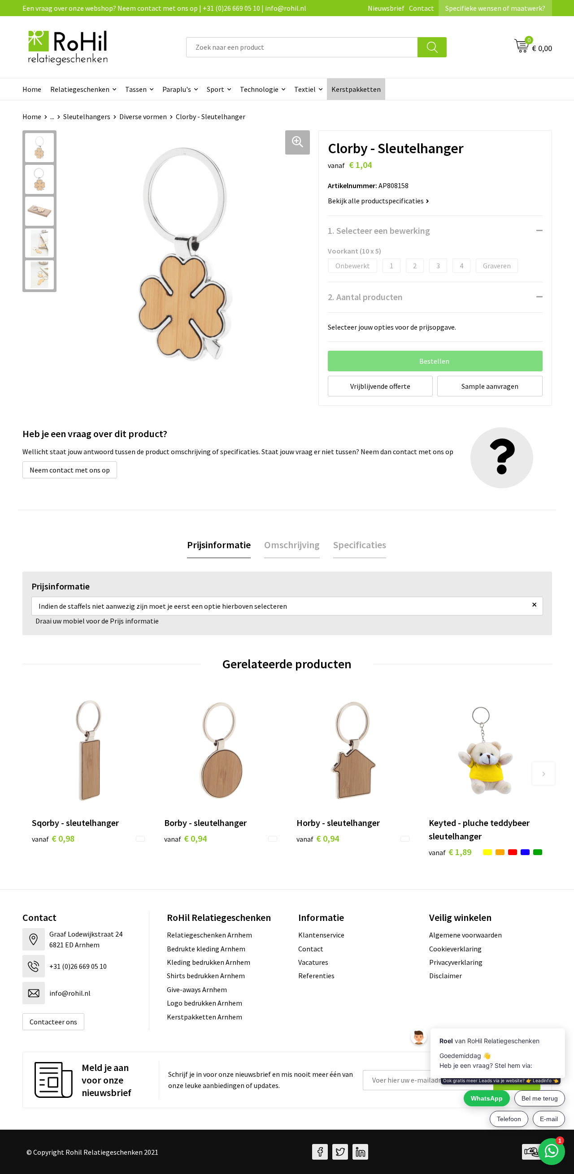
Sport (215, 89)
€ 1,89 (450, 851)
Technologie (259, 89)
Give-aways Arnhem (197, 989)
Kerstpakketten (356, 89)
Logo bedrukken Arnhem (204, 1002)
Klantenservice (321, 934)
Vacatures (313, 962)
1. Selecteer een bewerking (379, 230)
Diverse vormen (143, 116)
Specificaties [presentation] (359, 544)
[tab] (219, 545)
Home (31, 89)
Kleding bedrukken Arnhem (208, 962)
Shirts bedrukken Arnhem (206, 975)
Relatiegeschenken (79, 89)
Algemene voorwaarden (465, 934)
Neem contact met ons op (70, 469)
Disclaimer (445, 975)
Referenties (316, 975)
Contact (421, 8)
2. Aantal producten (365, 296)
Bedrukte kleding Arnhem (206, 948)
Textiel (305, 89)
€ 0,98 (53, 838)
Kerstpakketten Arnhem (204, 1016)
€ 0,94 (185, 838)
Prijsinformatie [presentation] (219, 544)
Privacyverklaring (456, 962)
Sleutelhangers (86, 116)
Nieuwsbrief (386, 8)
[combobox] (302, 47)
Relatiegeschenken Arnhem (209, 934)
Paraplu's (176, 89)
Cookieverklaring (455, 948)
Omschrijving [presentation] (292, 544)
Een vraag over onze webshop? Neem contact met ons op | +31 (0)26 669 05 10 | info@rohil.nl (164, 8)
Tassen (136, 89)
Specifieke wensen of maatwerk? (495, 8)
